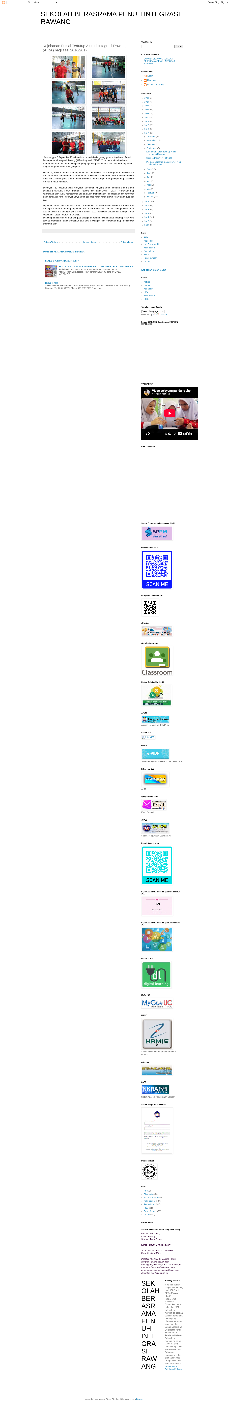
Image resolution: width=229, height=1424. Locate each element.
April (149, 185)
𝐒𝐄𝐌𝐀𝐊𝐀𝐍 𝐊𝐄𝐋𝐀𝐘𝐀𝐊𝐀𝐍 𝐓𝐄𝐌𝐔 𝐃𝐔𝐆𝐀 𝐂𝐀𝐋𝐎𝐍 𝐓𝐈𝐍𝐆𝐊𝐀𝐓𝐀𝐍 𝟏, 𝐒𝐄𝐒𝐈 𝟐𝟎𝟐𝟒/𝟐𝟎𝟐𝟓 (96, 266)
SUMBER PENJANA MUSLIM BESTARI (64, 251)
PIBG (146, 254)
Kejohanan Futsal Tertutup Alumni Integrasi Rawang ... (161, 153)
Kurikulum (148, 289)
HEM (146, 292)
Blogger (139, 1399)
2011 (147, 217)
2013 (147, 209)
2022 (147, 109)
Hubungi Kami (51, 283)
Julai (149, 173)
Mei (149, 181)
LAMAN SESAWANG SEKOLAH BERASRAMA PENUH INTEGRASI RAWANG (159, 61)
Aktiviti (147, 282)
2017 (147, 129)
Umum (147, 261)
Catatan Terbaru (51, 242)
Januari (150, 197)
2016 (147, 133)
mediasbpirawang (155, 84)
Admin (150, 76)
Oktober (150, 144)
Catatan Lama (127, 242)
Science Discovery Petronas (159, 158)
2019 (147, 121)
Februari (151, 193)
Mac (149, 189)
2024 (147, 102)
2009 (147, 225)
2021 (147, 113)
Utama (147, 285)
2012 (147, 213)
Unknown (151, 80)
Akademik (148, 241)
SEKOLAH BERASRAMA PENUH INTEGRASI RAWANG (150, 1325)
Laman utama (89, 242)
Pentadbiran (149, 251)
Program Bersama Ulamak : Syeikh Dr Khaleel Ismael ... (163, 163)
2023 (147, 106)
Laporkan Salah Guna (153, 269)
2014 (147, 205)
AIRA (146, 237)
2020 (147, 117)
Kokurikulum (149, 248)
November (152, 140)
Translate (163, 314)
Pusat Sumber (150, 258)
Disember (151, 136)
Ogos (149, 169)
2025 (147, 98)
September (152, 148)
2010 (147, 221)
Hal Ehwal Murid (151, 244)
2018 (147, 125)
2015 (147, 202)
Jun (149, 177)
